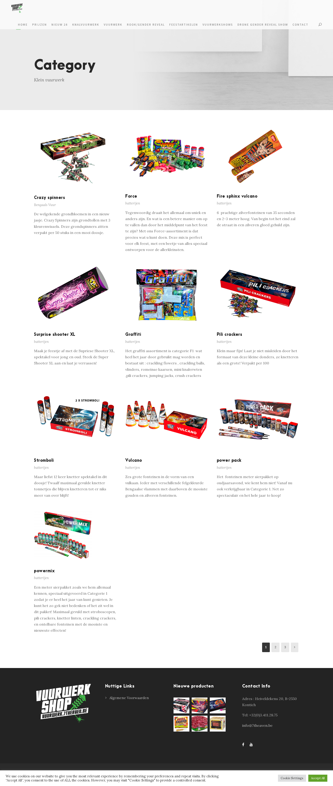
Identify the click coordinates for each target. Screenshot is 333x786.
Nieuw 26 (59, 25)
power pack (229, 460)
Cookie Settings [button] (292, 778)
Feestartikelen (183, 25)
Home (23, 25)
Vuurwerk (113, 25)
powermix (44, 571)
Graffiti (133, 334)
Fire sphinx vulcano (237, 196)
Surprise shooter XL (54, 334)
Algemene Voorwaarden (129, 698)
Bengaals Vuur (45, 205)
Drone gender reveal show (262, 25)
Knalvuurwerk (85, 25)
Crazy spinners (49, 198)
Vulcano (133, 460)
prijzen (39, 25)
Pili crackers (229, 334)
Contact (300, 25)
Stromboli (44, 460)
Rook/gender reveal (146, 25)
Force (131, 196)
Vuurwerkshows (218, 25)
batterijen (132, 203)
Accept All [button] (318, 778)
